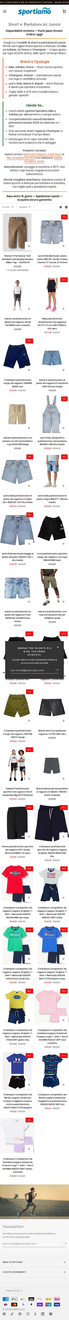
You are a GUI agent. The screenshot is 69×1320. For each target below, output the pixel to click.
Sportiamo (11, 1309)
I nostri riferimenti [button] (14, 1272)
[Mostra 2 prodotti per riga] (66, 207)
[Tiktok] (12, 1313)
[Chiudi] (59, 647)
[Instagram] (27, 1313)
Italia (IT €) (13, 1290)
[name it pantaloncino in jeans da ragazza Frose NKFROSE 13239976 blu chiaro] (17, 588)
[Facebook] (4, 1313)
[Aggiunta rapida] (29, 246)
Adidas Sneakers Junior (43, 159)
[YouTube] (50, 1313)
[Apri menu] (8, 11)
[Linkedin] (42, 1313)
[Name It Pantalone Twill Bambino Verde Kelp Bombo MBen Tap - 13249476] (17, 232)
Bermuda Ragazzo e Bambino (42, 154)
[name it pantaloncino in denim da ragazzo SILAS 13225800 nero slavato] (17, 295)
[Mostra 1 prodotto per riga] (60, 207)
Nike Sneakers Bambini (21, 158)
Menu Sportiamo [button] (13, 1262)
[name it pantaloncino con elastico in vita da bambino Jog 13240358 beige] (17, 414)
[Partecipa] (55, 669)
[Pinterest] (19, 1313)
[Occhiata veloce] (63, 246)
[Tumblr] (35, 1313)
